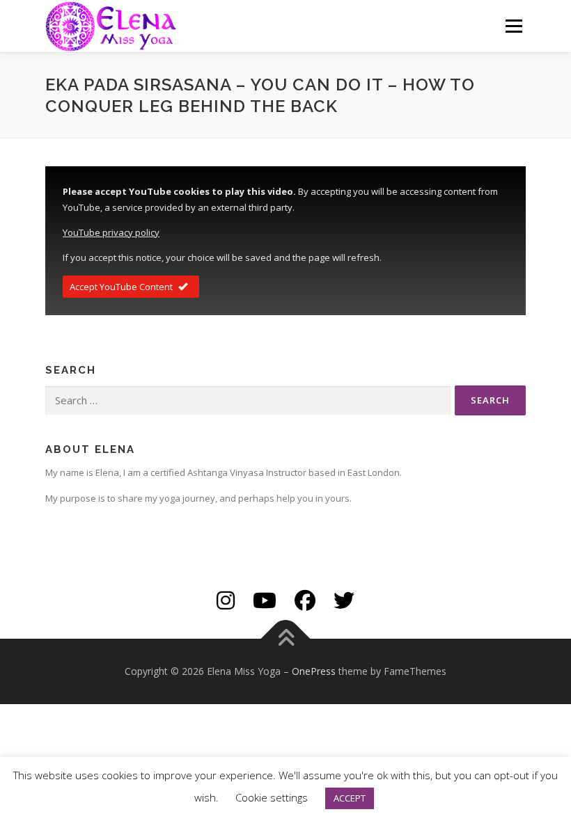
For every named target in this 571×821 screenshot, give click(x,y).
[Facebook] (305, 600)
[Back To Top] (286, 638)
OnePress (314, 671)
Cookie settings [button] (271, 797)
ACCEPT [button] (350, 798)
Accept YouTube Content (121, 286)
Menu (513, 25)
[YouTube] (264, 600)
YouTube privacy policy (111, 232)
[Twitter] (344, 600)
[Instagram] (226, 600)
